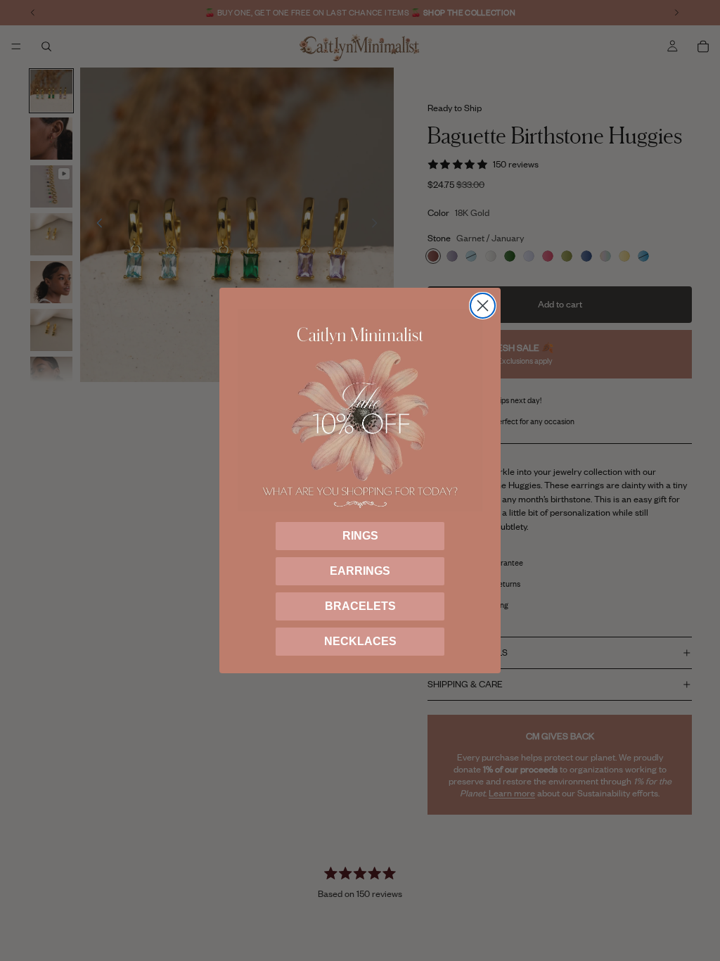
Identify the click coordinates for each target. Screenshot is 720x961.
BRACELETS (360, 606)
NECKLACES (360, 641)
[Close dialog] (482, 305)
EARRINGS (360, 571)
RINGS (360, 536)
